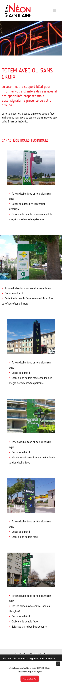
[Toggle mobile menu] (55, 10)
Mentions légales (38, 654)
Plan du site (20, 654)
